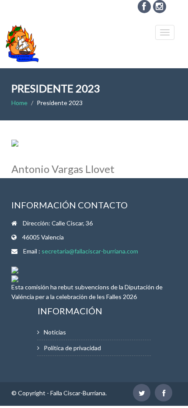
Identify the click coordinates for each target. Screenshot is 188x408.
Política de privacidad (72, 348)
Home (19, 102)
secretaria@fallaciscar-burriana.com (90, 251)
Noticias (55, 332)
